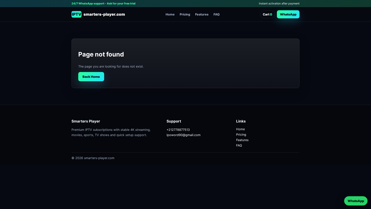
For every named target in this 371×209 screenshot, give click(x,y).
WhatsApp (288, 14)
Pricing (185, 14)
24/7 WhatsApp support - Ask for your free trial (103, 3)
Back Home (91, 77)
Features (201, 14)
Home (170, 14)
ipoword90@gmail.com (184, 135)
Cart (267, 14)
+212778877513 (178, 130)
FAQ (217, 14)
